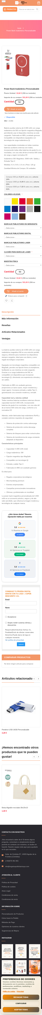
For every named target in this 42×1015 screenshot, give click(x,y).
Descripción (8, 312)
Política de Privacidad (10, 882)
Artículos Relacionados (13, 332)
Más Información (10, 318)
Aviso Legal (6, 891)
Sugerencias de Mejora (10, 931)
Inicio (19, 28)
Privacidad (20, 991)
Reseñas (6, 325)
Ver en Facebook (19, 574)
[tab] (21, 312)
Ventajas (6, 338)
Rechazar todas (21, 997)
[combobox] (28, 9)
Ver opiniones (20, 534)
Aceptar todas (21, 1010)
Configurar (21, 1003)
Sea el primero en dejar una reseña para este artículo (21, 113)
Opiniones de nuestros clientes (13, 926)
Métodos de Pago (8, 922)
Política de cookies (9, 887)
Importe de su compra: (13, 97)
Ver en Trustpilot (19, 554)
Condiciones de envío (10, 899)
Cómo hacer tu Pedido (10, 918)
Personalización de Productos (13, 914)
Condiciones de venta (10, 895)
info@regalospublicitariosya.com (17, 866)
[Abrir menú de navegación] (3, 1)
